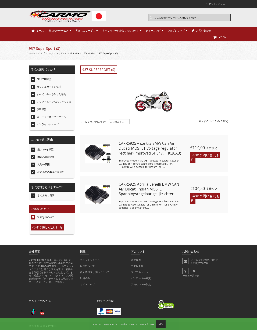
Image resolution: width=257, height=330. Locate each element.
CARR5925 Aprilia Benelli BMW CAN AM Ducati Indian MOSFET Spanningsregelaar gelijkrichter (149, 189)
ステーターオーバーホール (51, 116)
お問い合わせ (203, 30)
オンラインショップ (48, 124)
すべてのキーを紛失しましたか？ (120, 30)
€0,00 (222, 37)
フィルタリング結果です (93, 121)
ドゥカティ (61, 53)
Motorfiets (75, 53)
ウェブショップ (176, 30)
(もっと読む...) (56, 281)
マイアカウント (139, 272)
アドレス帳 (137, 266)
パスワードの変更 (141, 278)
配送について (87, 266)
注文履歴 (136, 260)
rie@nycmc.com (45, 217)
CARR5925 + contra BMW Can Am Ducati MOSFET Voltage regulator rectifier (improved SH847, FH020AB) (150, 148)
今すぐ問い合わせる (205, 157)
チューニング (153, 30)
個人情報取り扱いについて (94, 272)
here (152, 324)
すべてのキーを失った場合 (51, 94)
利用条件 (85, 278)
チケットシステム (90, 260)
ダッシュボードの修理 (49, 86)
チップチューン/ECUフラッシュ (54, 101)
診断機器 (42, 109)
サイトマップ (87, 284)
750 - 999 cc (89, 53)
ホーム (40, 30)
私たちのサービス (59, 30)
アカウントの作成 (141, 284)
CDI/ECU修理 (44, 79)
